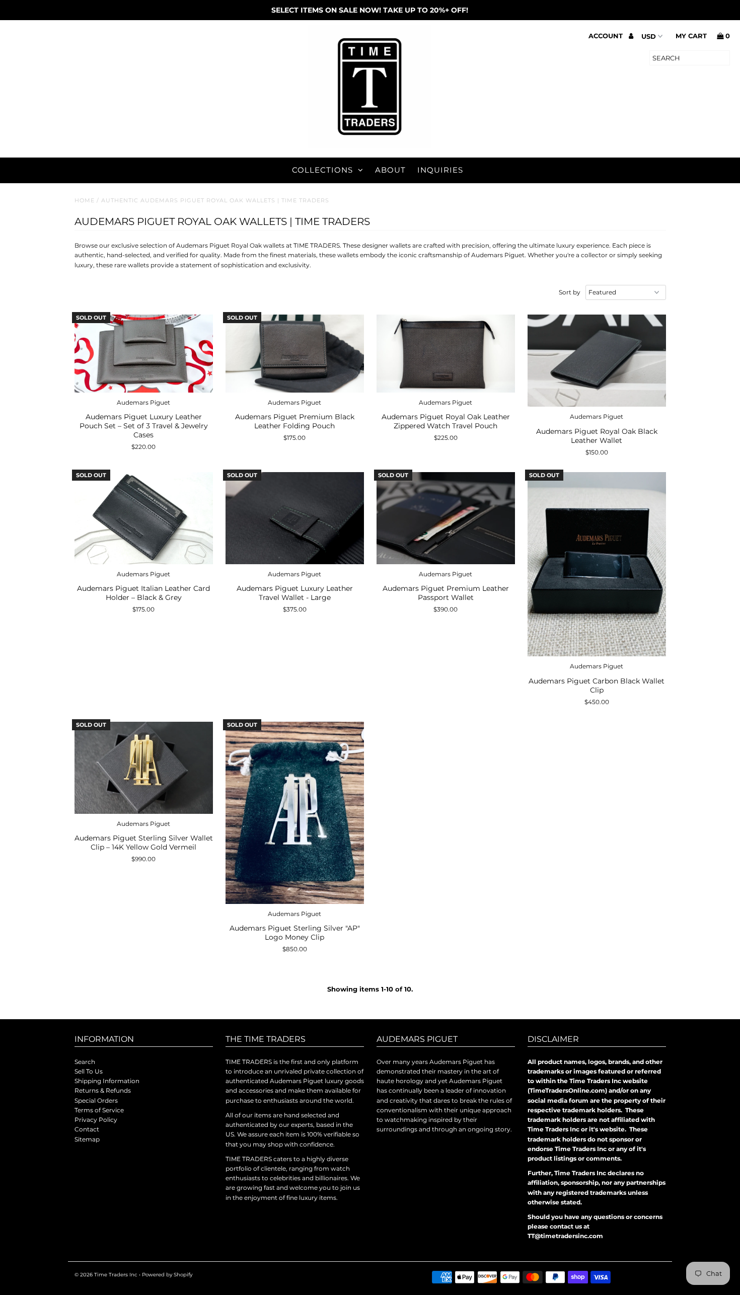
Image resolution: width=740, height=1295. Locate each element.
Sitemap (87, 1139)
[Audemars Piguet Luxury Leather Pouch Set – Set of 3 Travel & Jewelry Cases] (144, 354)
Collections (322, 170)
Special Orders (96, 1100)
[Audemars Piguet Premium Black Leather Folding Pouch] (295, 354)
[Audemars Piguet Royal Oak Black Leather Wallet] (597, 361)
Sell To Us (89, 1071)
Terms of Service (99, 1110)
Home (85, 200)
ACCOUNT (606, 36)
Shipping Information (107, 1081)
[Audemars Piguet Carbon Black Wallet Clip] (597, 564)
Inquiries (440, 170)
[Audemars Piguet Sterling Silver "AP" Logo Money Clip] (295, 813)
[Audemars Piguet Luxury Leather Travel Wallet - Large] (295, 518)
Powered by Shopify (167, 1274)
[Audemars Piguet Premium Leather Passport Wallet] (446, 518)
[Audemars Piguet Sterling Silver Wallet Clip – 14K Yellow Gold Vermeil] (144, 768)
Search (85, 1061)
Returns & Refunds (103, 1090)
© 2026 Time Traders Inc (106, 1274)
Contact (87, 1129)
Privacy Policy (96, 1119)
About (390, 170)
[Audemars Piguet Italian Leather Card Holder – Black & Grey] (144, 518)
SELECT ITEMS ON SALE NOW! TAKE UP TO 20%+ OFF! (369, 10)
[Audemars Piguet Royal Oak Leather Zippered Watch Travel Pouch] (446, 354)
